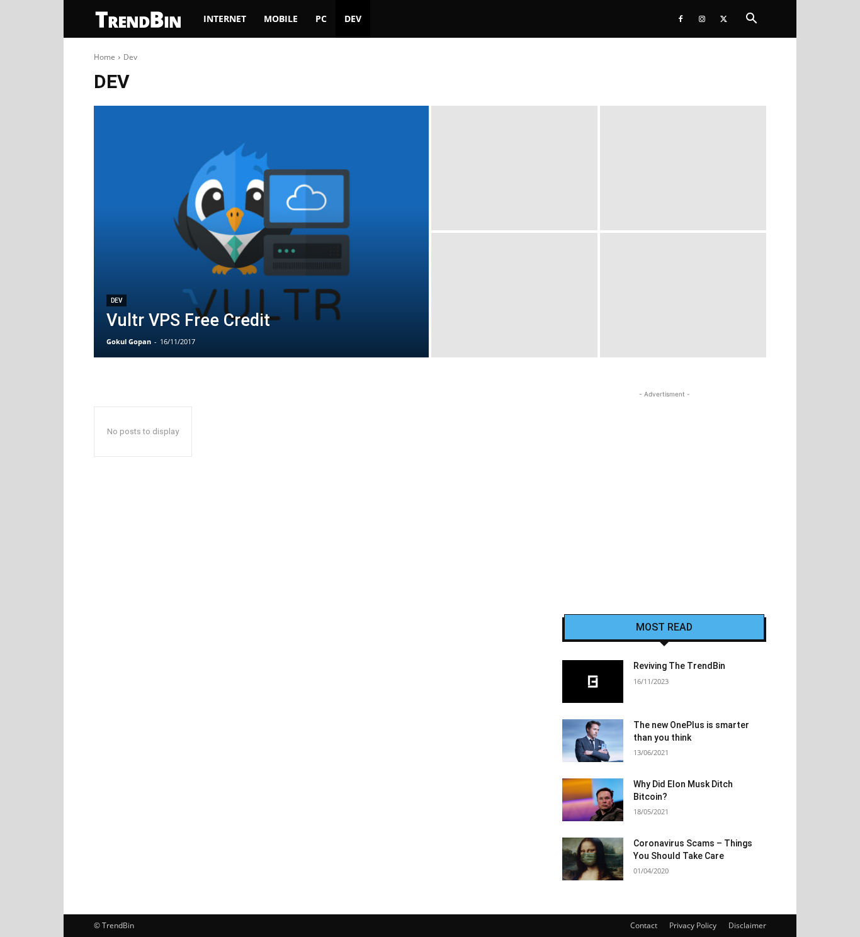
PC (321, 19)
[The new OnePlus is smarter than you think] (592, 740)
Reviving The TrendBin (679, 666)
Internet (224, 19)
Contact (643, 925)
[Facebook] (680, 19)
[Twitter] (723, 19)
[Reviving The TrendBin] (592, 681)
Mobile (281, 19)
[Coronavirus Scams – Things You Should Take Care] (592, 859)
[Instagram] (702, 19)
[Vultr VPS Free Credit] (261, 231)
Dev (352, 19)
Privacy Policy (692, 925)
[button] (751, 20)
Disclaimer (747, 925)
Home (104, 57)
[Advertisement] (664, 479)
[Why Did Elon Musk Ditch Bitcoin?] (592, 799)
